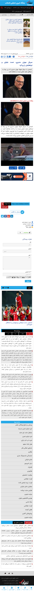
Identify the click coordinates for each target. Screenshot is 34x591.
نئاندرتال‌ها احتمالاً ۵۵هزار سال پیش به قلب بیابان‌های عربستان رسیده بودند (14, 41)
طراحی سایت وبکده (26, 490)
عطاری (30, 452)
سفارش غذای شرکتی (26, 486)
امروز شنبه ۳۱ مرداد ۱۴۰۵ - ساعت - (21, 8)
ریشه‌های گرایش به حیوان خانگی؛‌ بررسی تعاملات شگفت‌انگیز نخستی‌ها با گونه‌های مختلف (13, 21)
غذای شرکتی (28, 459)
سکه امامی (29, 502)
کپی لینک (4, 207)
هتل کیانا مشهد (27, 444)
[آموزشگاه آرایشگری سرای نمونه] (17, 197)
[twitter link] (5, 573)
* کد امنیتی (28, 272)
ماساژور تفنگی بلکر (27, 448)
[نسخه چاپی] (2, 56)
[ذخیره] (8, 56)
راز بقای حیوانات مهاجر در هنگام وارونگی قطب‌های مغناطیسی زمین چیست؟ (16, 552)
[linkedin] (11, 216)
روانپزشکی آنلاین (27, 513)
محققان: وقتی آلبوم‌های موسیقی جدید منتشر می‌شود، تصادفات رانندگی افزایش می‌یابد (16, 527)
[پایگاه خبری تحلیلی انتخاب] (30, 3)
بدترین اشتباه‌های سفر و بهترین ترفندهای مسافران (18, 556)
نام (30, 242)
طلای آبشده (28, 510)
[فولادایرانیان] (17, 177)
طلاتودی (29, 471)
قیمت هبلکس (28, 479)
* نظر (30, 255)
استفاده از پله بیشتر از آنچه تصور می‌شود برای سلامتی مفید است (16, 547)
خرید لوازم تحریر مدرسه (25, 429)
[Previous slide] (8, 287)
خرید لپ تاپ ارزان (26, 440)
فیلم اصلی (18, 173)
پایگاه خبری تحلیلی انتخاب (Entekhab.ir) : (21, 101)
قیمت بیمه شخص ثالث (25, 483)
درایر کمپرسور (28, 463)
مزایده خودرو (28, 494)
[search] (2, 7)
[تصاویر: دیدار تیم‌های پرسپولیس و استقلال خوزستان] (17, 306)
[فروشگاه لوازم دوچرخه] (17, 186)
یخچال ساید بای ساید (25, 433)
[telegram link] (9, 573)
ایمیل (29, 249)
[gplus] (8, 216)
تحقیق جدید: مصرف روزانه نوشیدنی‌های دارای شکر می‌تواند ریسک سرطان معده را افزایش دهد (16, 560)
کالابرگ (30, 467)
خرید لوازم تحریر (27, 436)
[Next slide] (3, 287)
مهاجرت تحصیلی (27, 475)
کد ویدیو (12, 168)
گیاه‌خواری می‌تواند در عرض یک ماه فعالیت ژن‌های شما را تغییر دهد (16, 565)
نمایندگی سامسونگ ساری (24, 456)
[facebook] (5, 216)
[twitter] (2, 216)
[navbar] (32, 8)
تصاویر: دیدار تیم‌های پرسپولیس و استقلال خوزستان (19, 323)
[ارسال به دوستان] (4, 56)
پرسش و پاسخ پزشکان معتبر (23, 425)
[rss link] (12, 573)
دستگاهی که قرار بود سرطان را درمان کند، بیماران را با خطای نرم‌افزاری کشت (14, 31)
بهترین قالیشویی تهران (25, 498)
